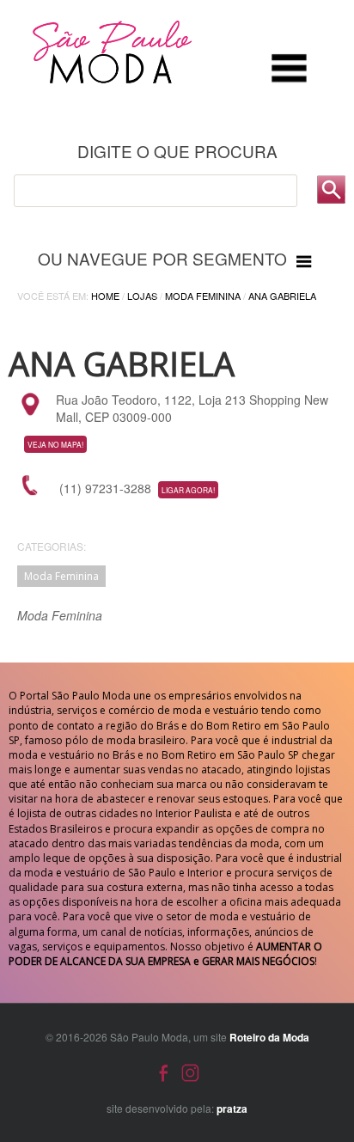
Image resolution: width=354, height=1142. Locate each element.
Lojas (142, 295)
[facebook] (163, 1071)
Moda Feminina (203, 295)
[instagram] (190, 1071)
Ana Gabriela (282, 295)
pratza (232, 1108)
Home (105, 295)
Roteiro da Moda (269, 1037)
